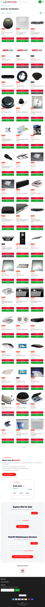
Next (24, 447)
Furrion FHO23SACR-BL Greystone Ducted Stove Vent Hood (36, 220)
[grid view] (40, 13)
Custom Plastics (33, 87)
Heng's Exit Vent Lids (5, 275)
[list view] (43, 13)
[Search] (40, 2)
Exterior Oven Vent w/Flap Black (22, 193)
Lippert (3, 87)
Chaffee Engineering (5, 141)
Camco (3, 113)
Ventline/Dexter (33, 114)
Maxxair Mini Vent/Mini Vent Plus (22, 329)
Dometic (3, 168)
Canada (22, 595)
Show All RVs (21, 526)
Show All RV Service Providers (21, 556)
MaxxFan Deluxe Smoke (6, 355)
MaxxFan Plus (33, 407)
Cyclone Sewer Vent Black (35, 139)
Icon (2, 304)
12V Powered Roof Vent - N (36, 59)
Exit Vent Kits (18, 166)
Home (2, 5)
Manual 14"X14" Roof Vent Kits (7, 329)
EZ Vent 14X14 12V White (35, 193)
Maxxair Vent (18, 87)
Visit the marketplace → (29, 550)
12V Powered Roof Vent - (6, 59)
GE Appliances (4, 250)
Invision (17, 303)
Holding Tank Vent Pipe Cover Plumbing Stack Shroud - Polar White (7, 302)
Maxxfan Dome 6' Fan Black (21, 407)
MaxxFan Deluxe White (6, 381)
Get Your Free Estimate (8, 474)
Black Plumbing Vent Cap (6, 112)
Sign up (17, 590)
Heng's (17, 167)
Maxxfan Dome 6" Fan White (7, 407)
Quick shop (8, 38)
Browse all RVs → (26, 520)
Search (34, 543)
